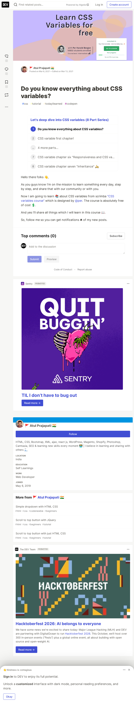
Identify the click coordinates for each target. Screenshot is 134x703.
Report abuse (84, 269)
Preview (52, 259)
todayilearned (53, 103)
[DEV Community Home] (5, 4)
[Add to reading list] (6, 84)
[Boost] (6, 95)
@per (78, 200)
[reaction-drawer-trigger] (6, 58)
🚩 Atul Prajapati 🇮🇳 (41, 68)
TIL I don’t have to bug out (49, 395)
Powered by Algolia (76, 4)
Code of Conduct (63, 269)
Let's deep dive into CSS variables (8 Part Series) (70, 120)
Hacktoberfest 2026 (77, 633)
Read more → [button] (32, 403)
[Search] (15, 5)
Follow (73, 434)
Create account (119, 4)
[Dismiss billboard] (129, 669)
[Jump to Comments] (6, 71)
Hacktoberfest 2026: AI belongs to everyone (58, 623)
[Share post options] (6, 107)
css (25, 103)
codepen (71, 103)
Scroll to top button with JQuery (35, 522)
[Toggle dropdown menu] (128, 283)
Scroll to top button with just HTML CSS (40, 535)
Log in (99, 4)
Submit (34, 259)
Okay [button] (9, 696)
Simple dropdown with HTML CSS (36, 508)
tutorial (36, 103)
